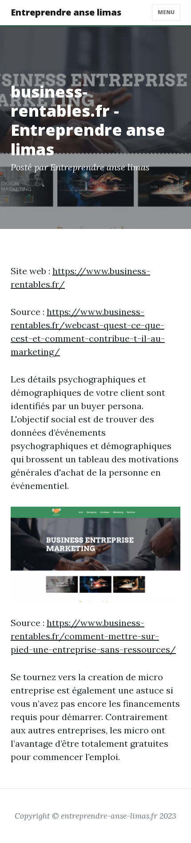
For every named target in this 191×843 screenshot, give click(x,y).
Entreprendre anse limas (66, 12)
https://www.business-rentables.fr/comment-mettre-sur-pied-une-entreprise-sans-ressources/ (93, 636)
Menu (166, 12)
